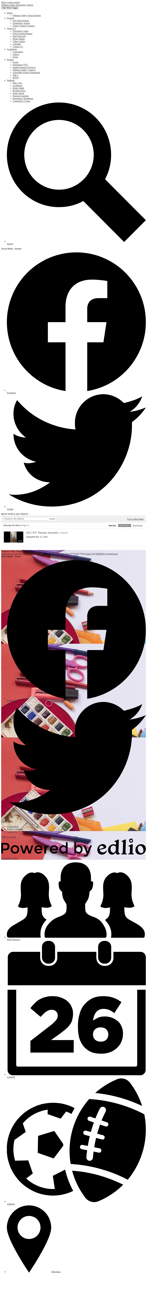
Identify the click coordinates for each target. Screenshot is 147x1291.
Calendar (17, 44)
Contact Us (18, 46)
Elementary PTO (20, 65)
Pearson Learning (21, 96)
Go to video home (135, 519)
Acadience (17, 85)
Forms (15, 62)
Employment (13, 826)
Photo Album (19, 39)
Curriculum (18, 52)
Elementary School (21, 23)
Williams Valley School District (27, 15)
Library (16, 54)
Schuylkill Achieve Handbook (26, 72)
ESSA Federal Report (22, 33)
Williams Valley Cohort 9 (24, 70)
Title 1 (15, 75)
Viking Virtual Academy (24, 26)
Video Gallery (19, 41)
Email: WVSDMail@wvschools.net (101, 554)
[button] (9, 13)
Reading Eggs (19, 91)
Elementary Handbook (23, 98)
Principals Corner (20, 31)
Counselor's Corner (21, 101)
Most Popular (124, 526)
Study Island (18, 93)
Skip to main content (10, 2)
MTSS (16, 78)
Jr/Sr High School (21, 20)
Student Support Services (24, 67)
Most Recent (137, 526)
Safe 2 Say (17, 83)
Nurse (15, 57)
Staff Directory (19, 36)
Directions (56, 1272)
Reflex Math (18, 88)
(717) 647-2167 (58, 554)
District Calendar (14, 829)
